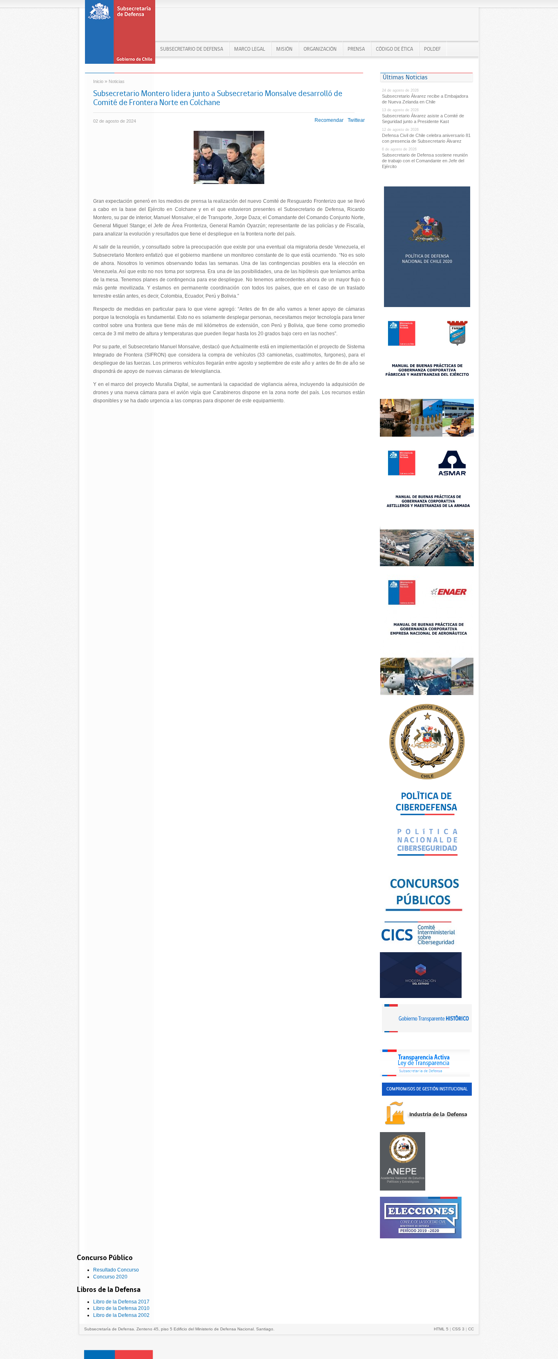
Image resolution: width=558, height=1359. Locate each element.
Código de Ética (394, 49)
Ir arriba (118, 1354)
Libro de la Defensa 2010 (121, 1308)
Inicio (98, 81)
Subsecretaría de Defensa (120, 34)
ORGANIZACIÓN (320, 49)
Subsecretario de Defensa (191, 49)
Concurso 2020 (110, 1277)
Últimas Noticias (405, 77)
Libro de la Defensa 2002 (121, 1315)
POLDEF (432, 49)
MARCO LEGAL (249, 49)
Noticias (117, 81)
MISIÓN (284, 49)
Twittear (356, 120)
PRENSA (356, 49)
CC (471, 1329)
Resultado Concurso (116, 1270)
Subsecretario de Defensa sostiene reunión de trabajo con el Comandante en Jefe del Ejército (425, 160)
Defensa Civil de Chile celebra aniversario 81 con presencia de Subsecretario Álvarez (426, 138)
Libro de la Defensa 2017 (121, 1302)
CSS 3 (458, 1329)
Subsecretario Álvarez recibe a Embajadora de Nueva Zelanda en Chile (425, 99)
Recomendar (329, 120)
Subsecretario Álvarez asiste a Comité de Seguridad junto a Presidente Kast (423, 118)
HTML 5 (441, 1329)
